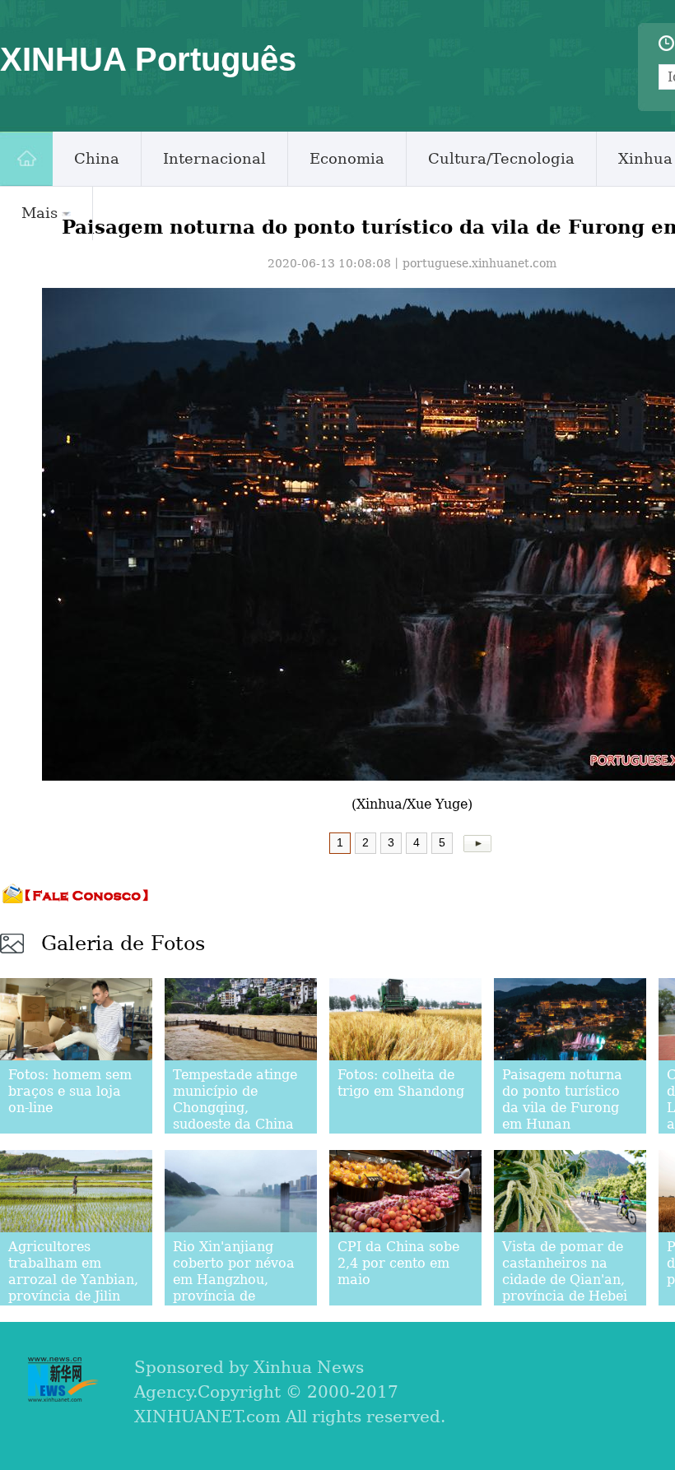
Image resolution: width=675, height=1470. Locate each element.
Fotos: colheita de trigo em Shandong (401, 1083)
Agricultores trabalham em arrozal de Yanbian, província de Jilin (73, 1271)
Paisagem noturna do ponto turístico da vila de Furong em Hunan (562, 1099)
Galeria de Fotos (123, 943)
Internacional (214, 158)
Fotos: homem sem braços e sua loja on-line (70, 1091)
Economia (347, 158)
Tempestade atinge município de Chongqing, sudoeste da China (235, 1099)
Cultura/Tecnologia (501, 158)
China (96, 158)
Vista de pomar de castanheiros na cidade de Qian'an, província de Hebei (564, 1271)
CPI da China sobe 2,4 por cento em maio (398, 1263)
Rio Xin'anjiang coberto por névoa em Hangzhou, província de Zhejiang (234, 1279)
